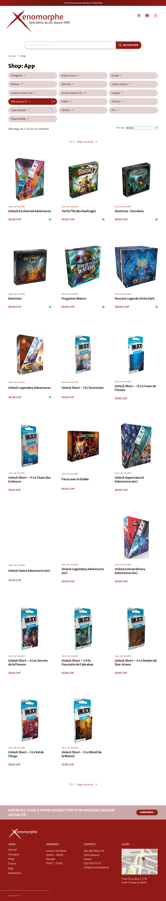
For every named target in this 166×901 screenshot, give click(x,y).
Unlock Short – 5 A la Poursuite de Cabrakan (78, 662)
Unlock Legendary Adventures (29, 387)
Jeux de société (16, 206)
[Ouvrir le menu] (155, 15)
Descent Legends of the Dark (135, 298)
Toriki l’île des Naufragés (79, 211)
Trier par (120, 127)
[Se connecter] (147, 16)
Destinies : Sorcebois (129, 211)
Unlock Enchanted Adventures (29, 211)
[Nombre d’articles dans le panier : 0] (139, 16)
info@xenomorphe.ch (96, 867)
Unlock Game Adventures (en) (29, 571)
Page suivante (87, 141)
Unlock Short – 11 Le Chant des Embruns (29, 480)
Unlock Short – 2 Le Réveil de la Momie (82, 754)
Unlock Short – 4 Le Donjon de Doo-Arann (136, 662)
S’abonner (146, 812)
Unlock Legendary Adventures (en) (83, 571)
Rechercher (130, 44)
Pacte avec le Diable (75, 479)
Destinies (15, 298)
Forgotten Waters (74, 298)
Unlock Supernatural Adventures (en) (129, 480)
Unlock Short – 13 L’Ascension (83, 387)
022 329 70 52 (92, 863)
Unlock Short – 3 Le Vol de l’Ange (26, 754)
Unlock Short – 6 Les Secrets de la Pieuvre (28, 662)
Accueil (12, 55)
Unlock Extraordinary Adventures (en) (130, 571)
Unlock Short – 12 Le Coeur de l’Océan (135, 388)
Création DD (14, 895)
